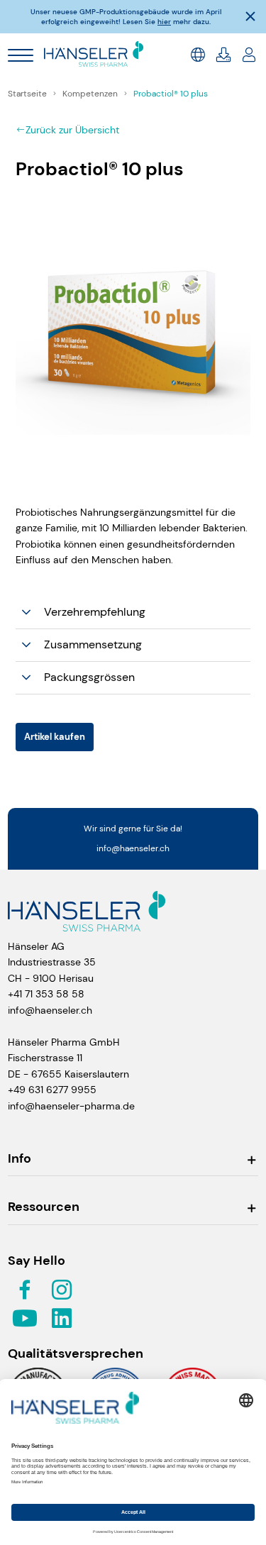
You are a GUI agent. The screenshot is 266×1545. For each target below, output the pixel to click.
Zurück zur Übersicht (72, 129)
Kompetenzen (91, 93)
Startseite (28, 93)
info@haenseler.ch (133, 848)
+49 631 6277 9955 (52, 1089)
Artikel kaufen (54, 737)
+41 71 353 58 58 (46, 993)
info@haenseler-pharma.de (71, 1106)
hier (164, 21)
